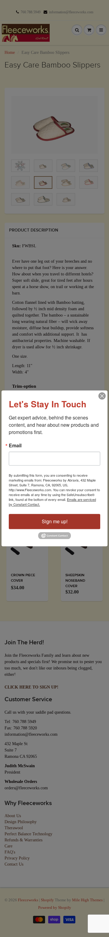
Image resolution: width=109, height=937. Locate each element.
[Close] (102, 395)
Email (15, 445)
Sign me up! (55, 521)
